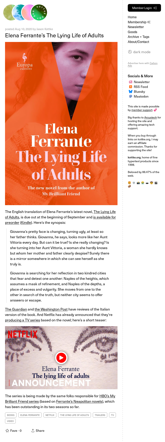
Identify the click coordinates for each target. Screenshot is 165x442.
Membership (137, 21)
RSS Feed (141, 86)
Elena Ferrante (30, 415)
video (10, 421)
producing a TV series (22, 320)
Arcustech (150, 117)
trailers (100, 415)
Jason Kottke (44, 29)
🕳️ (147, 182)
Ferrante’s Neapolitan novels (79, 401)
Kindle (26, 222)
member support (141, 110)
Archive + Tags (138, 36)
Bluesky (139, 91)
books (10, 415)
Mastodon (141, 96)
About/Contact (138, 41)
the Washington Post (51, 309)
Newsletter (136, 26)
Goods (132, 31)
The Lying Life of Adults (74, 415)
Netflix (49, 415)
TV (112, 415)
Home (132, 16)
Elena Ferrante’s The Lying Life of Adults (54, 35)
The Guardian (16, 309)
